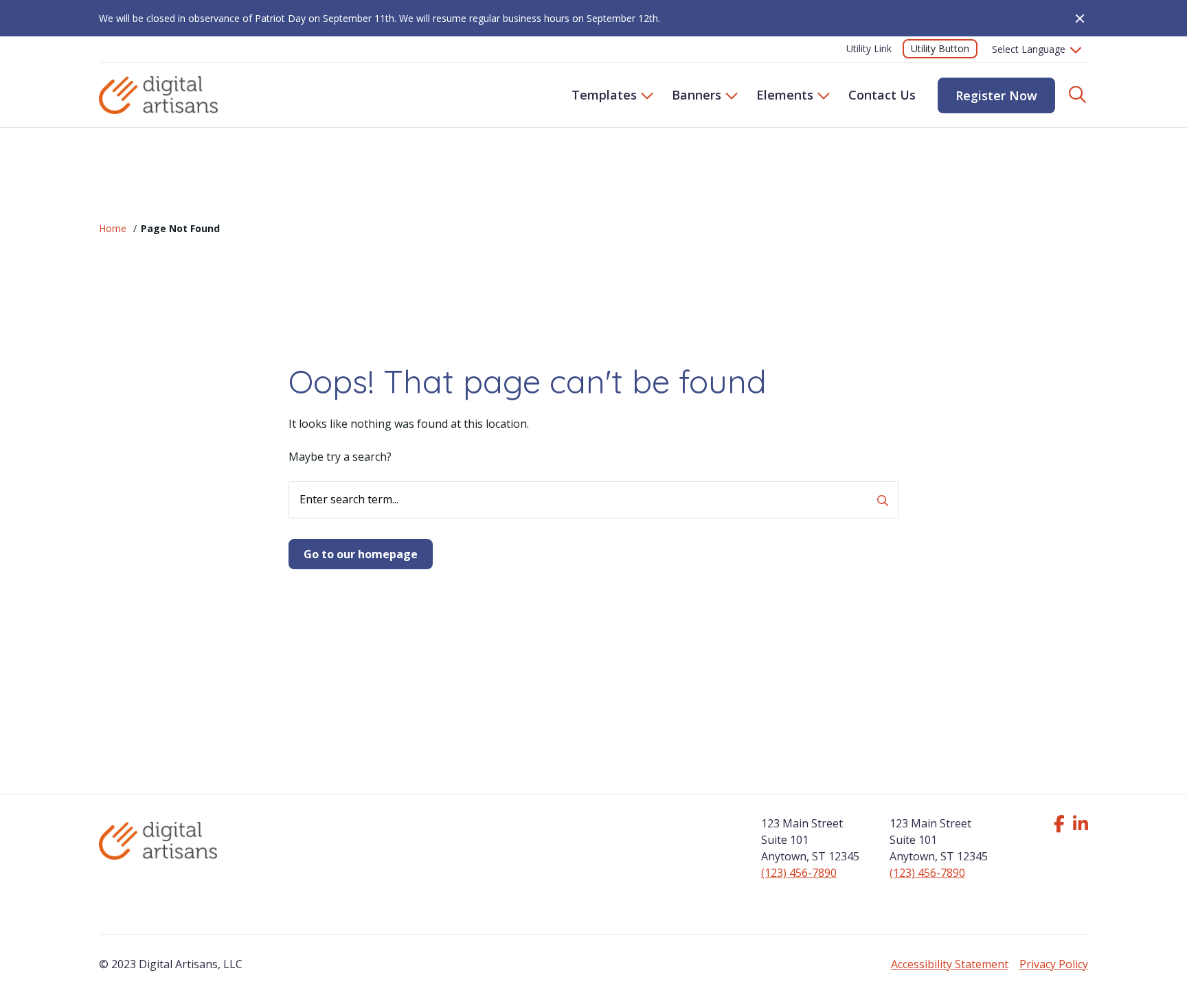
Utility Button (940, 48)
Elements (784, 95)
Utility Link (869, 48)
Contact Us (882, 95)
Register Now (996, 95)
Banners (696, 95)
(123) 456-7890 (799, 872)
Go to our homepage (361, 554)
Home (112, 228)
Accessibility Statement (949, 964)
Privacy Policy (1053, 964)
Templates (604, 95)
